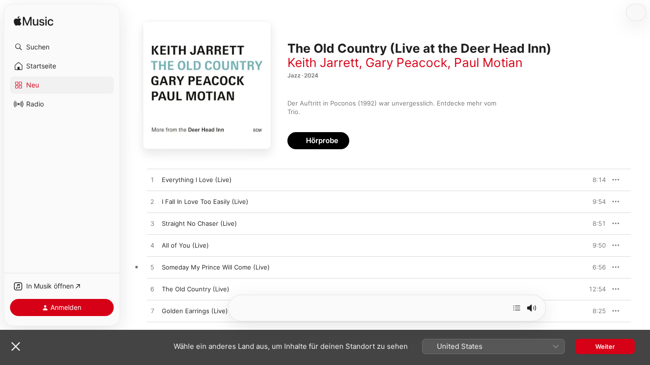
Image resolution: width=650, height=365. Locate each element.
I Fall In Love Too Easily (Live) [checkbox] (205, 201)
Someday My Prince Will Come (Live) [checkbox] (216, 267)
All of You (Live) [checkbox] (185, 245)
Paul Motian (488, 62)
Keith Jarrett (323, 62)
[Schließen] (15, 346)
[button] (61, 47)
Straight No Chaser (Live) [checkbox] (199, 223)
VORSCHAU (593, 179)
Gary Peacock (406, 62)
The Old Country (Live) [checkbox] (195, 289)
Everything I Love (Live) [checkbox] (197, 179)
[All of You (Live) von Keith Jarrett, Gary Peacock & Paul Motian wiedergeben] (152, 245)
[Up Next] (516, 308)
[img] (33, 21)
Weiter (605, 346)
